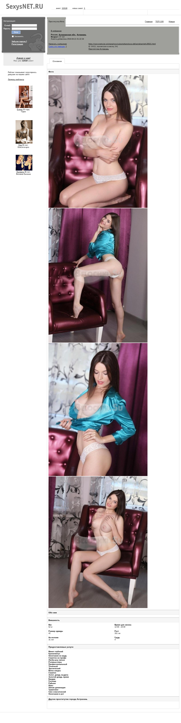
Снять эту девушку (57, 47)
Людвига (20, 172)
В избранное (56, 31)
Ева (20, 145)
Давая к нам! (23, 58)
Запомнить (18, 36)
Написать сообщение (58, 44)
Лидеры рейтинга (16, 79)
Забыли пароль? (19, 41)
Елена (20, 109)
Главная (149, 21)
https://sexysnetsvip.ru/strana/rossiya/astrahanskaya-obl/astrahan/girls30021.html (122, 44)
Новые (172, 21)
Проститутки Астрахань (99, 49)
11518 (64, 8)
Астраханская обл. (67, 35)
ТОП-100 (159, 21)
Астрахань (81, 35)
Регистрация (17, 44)
